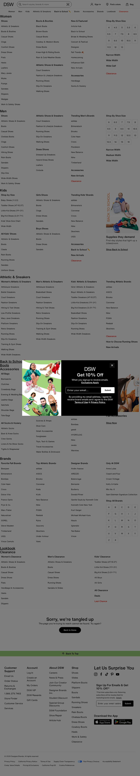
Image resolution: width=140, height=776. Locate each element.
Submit (108, 390)
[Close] (112, 365)
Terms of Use (81, 402)
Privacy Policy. (98, 402)
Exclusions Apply (90, 382)
